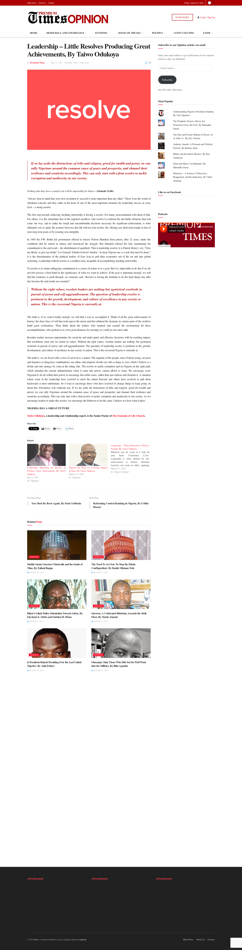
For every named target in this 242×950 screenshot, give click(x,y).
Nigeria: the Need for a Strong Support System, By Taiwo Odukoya (88, 469)
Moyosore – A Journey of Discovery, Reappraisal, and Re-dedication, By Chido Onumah (192, 177)
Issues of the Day (129, 33)
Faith (206, 33)
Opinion (34, 557)
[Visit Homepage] (68, 17)
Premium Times (37, 62)
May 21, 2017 (57, 62)
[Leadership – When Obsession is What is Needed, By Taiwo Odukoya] (132, 459)
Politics (157, 33)
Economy (101, 33)
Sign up (211, 17)
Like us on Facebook (169, 192)
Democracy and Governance (65, 33)
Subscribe (182, 17)
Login (203, 17)
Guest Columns (184, 33)
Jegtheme (82, 939)
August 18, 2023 (36, 670)
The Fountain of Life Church (128, 416)
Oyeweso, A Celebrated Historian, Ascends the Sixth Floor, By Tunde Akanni (119, 615)
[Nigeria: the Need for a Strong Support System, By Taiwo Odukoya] (88, 455)
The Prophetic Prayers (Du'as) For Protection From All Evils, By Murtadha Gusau (192, 125)
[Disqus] (89, 725)
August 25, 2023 (36, 572)
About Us (42, 2)
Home (33, 33)
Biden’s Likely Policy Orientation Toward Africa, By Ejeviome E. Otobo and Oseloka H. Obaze (55, 615)
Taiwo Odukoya (36, 416)
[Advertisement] (47, 904)
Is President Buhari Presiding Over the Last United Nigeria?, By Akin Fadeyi (54, 664)
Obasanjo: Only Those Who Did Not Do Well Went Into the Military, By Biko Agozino (118, 664)
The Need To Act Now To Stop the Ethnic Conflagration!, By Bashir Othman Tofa (113, 566)
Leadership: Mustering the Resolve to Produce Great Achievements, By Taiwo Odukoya (46, 471)
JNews (36, 939)
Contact (51, 2)
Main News (31, 2)
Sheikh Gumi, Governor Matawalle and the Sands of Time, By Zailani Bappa (55, 566)
